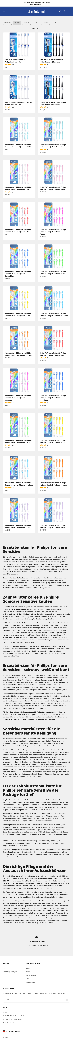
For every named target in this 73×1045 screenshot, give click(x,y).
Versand (29, 972)
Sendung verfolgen (10, 972)
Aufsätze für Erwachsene (12, 1019)
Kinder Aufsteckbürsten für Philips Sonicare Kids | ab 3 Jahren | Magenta (53, 231)
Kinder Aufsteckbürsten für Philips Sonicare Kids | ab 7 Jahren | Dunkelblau (53, 397)
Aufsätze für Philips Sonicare (13, 1016)
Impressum (30, 982)
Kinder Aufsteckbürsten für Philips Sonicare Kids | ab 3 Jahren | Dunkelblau (18, 273)
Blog (28, 968)
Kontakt (6, 968)
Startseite (6, 1012)
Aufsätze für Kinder (10, 1023)
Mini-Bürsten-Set (15, 687)
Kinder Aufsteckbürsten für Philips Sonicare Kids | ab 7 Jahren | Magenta (18, 397)
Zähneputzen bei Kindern (24, 708)
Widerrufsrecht (32, 975)
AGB (27, 979)
